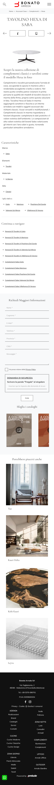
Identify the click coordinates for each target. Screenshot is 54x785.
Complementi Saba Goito (14, 262)
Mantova (20, 204)
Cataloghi (13, 722)
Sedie (40, 711)
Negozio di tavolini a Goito (15, 231)
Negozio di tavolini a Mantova (16, 237)
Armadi (40, 733)
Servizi (13, 725)
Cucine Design (13, 747)
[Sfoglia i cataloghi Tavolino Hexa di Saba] (36, 33)
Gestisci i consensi (35, 706)
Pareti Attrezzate (13, 761)
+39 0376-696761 (28, 692)
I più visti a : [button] (7, 198)
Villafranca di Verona (35, 210)
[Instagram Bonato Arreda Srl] (29, 702)
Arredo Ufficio (40, 758)
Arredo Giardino (40, 768)
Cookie (22, 706)
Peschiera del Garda (38, 204)
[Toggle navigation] (49, 4)
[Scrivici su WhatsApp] (4, 777)
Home (11, 11)
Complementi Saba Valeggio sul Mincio (19, 280)
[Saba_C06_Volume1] (19, 430)
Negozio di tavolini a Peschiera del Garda (21, 244)
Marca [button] (5, 148)
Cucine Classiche (13, 743)
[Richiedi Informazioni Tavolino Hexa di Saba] (17, 33)
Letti (40, 726)
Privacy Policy (31, 369)
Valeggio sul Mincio (13, 210)
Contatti (13, 729)
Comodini (40, 729)
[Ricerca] (4, 4)
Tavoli (13, 772)
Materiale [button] (6, 173)
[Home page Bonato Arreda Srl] (27, 4)
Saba (8, 154)
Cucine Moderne (13, 739)
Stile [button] (4, 186)
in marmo (9, 179)
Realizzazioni (13, 714)
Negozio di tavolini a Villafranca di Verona (21, 256)
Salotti (13, 768)
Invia (27, 398)
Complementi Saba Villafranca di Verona (20, 286)
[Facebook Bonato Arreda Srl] (25, 702)
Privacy (14, 706)
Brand (13, 718)
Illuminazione (40, 743)
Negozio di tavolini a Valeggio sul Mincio (20, 250)
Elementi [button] (6, 160)
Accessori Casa (21, 11)
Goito (8, 204)
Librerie (13, 757)
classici (8, 192)
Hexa (43, 11)
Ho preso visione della (22, 369)
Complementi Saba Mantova (15, 268)
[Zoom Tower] (5, 33)
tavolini (8, 166)
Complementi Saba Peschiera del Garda (20, 274)
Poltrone (40, 715)
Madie (13, 764)
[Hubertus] (49, 33)
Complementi (34, 11)
